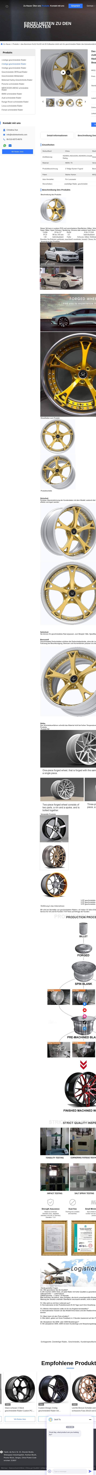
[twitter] (85, 1028)
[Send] (90, 1471)
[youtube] (85, 1010)
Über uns (37, 6)
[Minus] (90, 1419)
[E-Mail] (10, 145)
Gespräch (75, 6)
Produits (45, 6)
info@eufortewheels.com (17, 135)
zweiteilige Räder (59, 1342)
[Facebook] (85, 1004)
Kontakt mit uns (57, 6)
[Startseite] (7, 5)
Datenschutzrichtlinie (16, 1468)
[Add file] (49, 1471)
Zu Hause (27, 6)
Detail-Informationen (57, 135)
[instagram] (85, 1016)
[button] (15, 1394)
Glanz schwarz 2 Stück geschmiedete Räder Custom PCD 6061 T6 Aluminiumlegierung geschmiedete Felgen (19, 1409)
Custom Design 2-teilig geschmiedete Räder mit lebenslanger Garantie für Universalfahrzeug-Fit (48, 1409)
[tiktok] (85, 1022)
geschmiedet (73, 1342)
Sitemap (4, 1468)
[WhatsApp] (5, 145)
